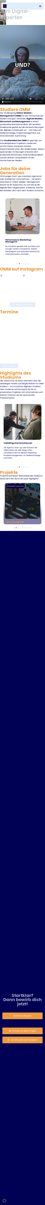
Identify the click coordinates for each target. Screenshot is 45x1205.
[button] (40, 6)
